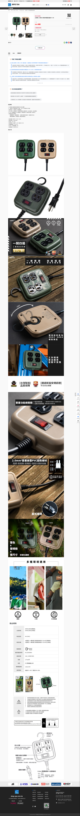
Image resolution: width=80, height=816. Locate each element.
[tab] (9, 53)
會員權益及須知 (40, 794)
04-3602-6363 (60, 795)
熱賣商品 (34, 800)
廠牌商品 (34, 796)
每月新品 (34, 794)
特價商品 (34, 798)
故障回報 (46, 794)
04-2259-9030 (60, 796)
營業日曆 (34, 792)
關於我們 (39, 792)
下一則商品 (73, 29)
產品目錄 (10, 8)
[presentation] (9, 35)
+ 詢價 (40, 34)
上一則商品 (6, 29)
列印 (9, 42)
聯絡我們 (46, 796)
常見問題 (46, 792)
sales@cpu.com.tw (61, 802)
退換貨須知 (47, 798)
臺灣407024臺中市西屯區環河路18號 (64, 799)
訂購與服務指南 (40, 798)
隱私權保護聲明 (40, 796)
